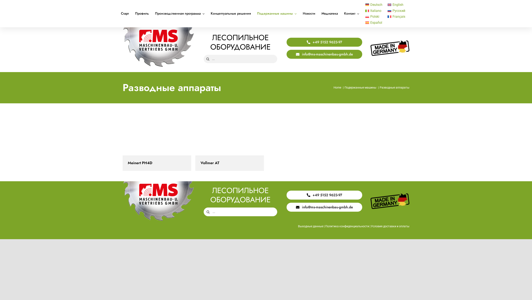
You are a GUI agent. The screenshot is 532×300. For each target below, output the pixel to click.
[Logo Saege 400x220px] (158, 29)
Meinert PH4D (157, 134)
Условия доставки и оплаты (390, 226)
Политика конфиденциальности (347, 226)
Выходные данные (310, 226)
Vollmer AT (229, 134)
